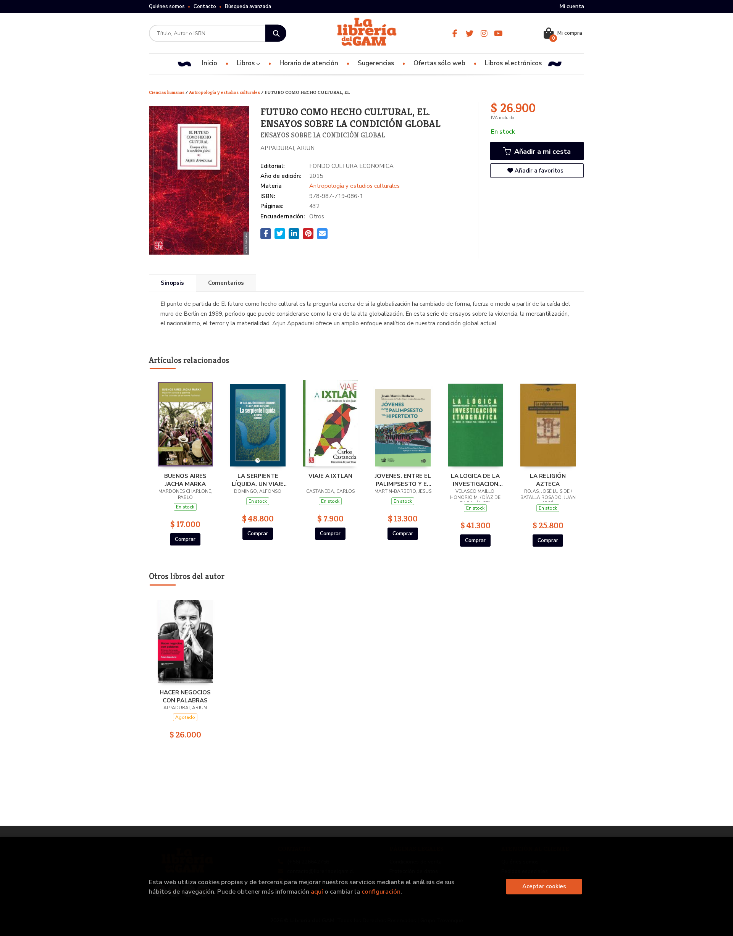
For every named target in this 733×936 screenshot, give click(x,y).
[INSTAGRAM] (484, 33)
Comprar (185, 539)
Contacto (205, 6)
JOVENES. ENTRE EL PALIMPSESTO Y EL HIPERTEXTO (403, 479)
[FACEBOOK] (455, 33)
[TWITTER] (469, 33)
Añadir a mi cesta (541, 151)
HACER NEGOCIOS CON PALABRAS (185, 696)
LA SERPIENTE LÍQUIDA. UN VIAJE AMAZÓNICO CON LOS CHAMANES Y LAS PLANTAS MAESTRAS (258, 479)
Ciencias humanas (167, 92)
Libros (246, 63)
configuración (381, 891)
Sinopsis (172, 283)
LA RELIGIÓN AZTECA (548, 479)
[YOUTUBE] (498, 33)
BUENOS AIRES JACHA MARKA (185, 479)
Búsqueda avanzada (248, 6)
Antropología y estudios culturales (225, 92)
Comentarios (226, 283)
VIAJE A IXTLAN (330, 476)
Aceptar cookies (544, 886)
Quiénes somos (167, 6)
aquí (317, 891)
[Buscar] (275, 33)
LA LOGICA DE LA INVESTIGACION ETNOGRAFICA (475, 479)
